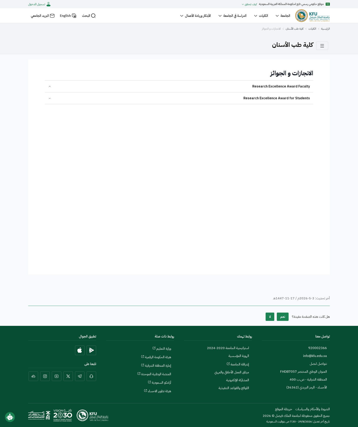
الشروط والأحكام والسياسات (312, 409)
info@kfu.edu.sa (315, 355)
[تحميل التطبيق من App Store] (80, 350)
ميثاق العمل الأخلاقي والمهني (231, 372)
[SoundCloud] (33, 376)
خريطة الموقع (283, 409)
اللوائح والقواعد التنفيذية (234, 388)
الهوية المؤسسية (239, 355)
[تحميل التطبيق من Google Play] (91, 350)
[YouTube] (56, 376)
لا (270, 316)
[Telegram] (80, 376)
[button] (89, 15)
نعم (282, 316)
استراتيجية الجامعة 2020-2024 (228, 348)
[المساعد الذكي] (10, 417)
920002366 (317, 348)
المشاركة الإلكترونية (237, 380)
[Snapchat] (91, 376)
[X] (68, 376)
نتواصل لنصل (318, 363)
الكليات (312, 29)
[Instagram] (45, 376)
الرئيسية (325, 29)
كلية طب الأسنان (295, 29)
